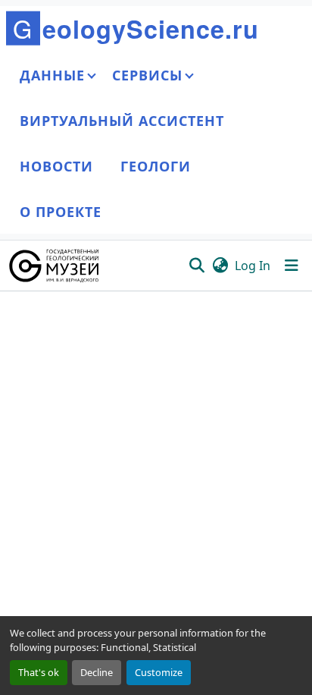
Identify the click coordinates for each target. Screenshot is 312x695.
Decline (96, 672)
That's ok (38, 672)
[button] (55, 266)
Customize (159, 672)
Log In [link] (252, 265)
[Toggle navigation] (291, 265)
